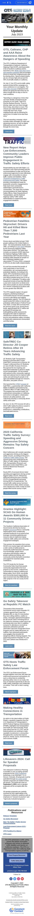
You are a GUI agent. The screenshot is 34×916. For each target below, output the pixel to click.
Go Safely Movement (10, 819)
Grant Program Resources (17, 855)
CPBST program (21, 384)
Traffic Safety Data (17, 860)
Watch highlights (10, 692)
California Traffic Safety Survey (13, 457)
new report (20, 246)
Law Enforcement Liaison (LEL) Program (14, 827)
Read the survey (10, 493)
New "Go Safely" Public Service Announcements (14, 822)
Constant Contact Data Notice (21, 902)
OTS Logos (7, 834)
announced (13, 530)
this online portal (21, 779)
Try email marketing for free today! (17, 913)
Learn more (8, 131)
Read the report (10, 325)
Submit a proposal (11, 803)
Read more (8, 205)
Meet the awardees (11, 585)
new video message (10, 89)
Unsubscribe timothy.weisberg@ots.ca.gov (17, 900)
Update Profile (9, 902)
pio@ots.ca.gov (12, 871)
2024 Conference (20, 773)
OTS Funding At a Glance (12, 831)
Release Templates (10, 816)
